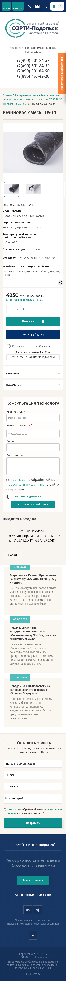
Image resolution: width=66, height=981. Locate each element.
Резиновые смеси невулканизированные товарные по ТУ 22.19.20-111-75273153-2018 (31, 535)
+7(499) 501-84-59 (33, 66)
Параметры (13, 384)
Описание (12, 373)
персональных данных (25, 484)
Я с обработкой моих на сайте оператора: (32, 484)
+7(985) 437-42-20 (33, 76)
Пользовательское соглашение (33, 920)
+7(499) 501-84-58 (33, 60)
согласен (20, 480)
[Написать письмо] (37, 6)
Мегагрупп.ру (33, 974)
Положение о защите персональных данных (33, 923)
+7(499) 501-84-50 (33, 71)
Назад (12, 555)
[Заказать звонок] (29, 6)
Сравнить (44, 346)
